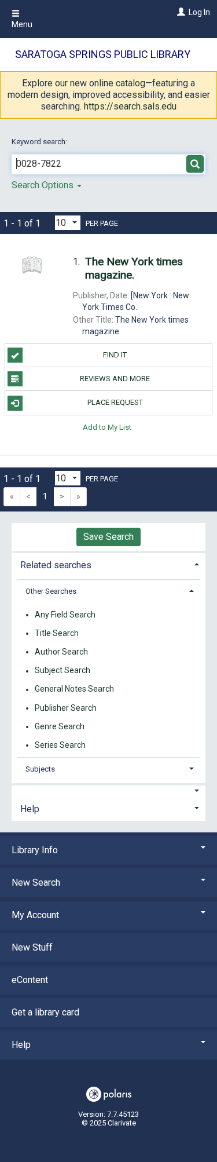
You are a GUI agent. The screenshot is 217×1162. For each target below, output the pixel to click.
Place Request (115, 402)
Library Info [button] (35, 850)
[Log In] (179, 12)
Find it (115, 354)
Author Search (61, 651)
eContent (30, 979)
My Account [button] (35, 914)
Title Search (57, 633)
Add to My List (107, 427)
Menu (22, 24)
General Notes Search (74, 689)
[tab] (108, 564)
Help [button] (29, 808)
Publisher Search (66, 707)
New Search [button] (36, 882)
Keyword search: (40, 141)
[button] (108, 791)
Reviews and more (115, 378)
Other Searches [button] (50, 591)
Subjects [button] (40, 769)
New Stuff (32, 947)
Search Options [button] (44, 185)
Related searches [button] (55, 565)
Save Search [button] (108, 536)
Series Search (60, 745)
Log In (199, 12)
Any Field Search (65, 614)
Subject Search (62, 670)
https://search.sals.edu (130, 106)
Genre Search (59, 726)
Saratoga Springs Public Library (102, 54)
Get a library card (45, 1012)
